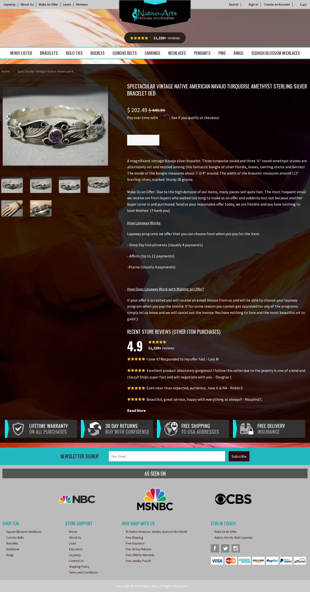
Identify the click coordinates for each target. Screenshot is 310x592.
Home (5, 71)
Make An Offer (48, 4)
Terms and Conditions (83, 572)
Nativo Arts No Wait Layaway (233, 538)
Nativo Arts (150, 586)
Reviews (82, 4)
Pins (222, 53)
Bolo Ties (74, 53)
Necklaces (177, 53)
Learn (67, 4)
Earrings (152, 53)
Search (233, 4)
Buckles (98, 53)
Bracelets (49, 53)
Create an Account (277, 4)
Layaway (10, 4)
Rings (238, 53)
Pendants (202, 53)
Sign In (253, 4)
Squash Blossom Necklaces (275, 53)
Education (76, 549)
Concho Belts (125, 53)
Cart (303, 5)
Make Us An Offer (226, 532)
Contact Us (76, 561)
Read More (136, 410)
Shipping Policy (79, 567)
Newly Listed (21, 53)
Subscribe (239, 456)
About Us (27, 4)
